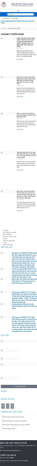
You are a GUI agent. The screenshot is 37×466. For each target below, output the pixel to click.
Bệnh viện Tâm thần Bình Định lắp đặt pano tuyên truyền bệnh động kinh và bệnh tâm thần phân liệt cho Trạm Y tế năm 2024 (26, 80)
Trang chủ (4, 28)
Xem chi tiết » (20, 59)
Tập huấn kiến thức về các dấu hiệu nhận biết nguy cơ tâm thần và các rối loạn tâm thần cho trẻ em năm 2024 (26, 155)
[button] (1, 11)
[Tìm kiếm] (33, 14)
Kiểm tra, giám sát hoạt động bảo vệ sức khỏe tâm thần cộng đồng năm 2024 (26, 115)
